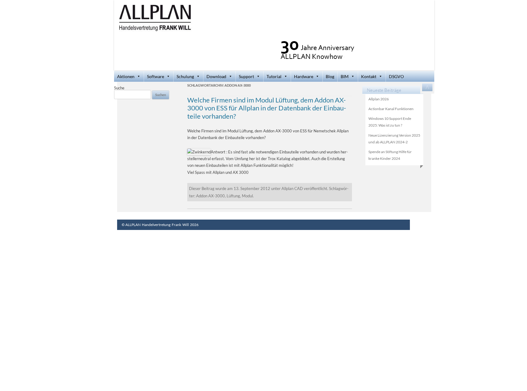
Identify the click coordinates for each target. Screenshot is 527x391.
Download (216, 76)
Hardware (303, 76)
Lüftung (233, 195)
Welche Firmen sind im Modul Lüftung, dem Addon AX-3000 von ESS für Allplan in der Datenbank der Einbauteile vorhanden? (266, 108)
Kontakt (368, 76)
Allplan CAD (292, 188)
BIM (345, 76)
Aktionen (125, 76)
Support (246, 76)
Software (155, 76)
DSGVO (396, 76)
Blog (330, 76)
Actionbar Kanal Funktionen (391, 108)
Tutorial (274, 76)
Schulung (185, 76)
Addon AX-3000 (210, 195)
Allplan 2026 (378, 99)
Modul (247, 195)
